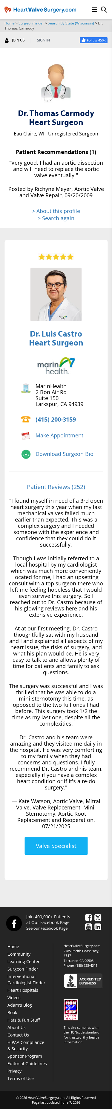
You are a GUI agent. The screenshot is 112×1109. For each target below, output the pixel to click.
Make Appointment (59, 435)
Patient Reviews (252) (56, 486)
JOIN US (18, 40)
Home (9, 23)
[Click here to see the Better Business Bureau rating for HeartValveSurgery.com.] (86, 980)
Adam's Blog (19, 1005)
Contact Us (18, 1035)
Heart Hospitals (22, 990)
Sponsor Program (24, 1056)
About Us (16, 1027)
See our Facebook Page (46, 928)
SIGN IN (43, 40)
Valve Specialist (56, 846)
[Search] (104, 9)
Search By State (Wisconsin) (71, 23)
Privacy (14, 1071)
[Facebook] (13, 923)
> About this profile (56, 211)
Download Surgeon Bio (64, 453)
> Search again (56, 218)
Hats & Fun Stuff (23, 1020)
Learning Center (23, 961)
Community (18, 954)
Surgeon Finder (31, 23)
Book (12, 1012)
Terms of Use (20, 1078)
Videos (14, 997)
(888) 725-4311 (86, 965)
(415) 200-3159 (56, 419)
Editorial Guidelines (27, 1063)
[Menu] (94, 9)
